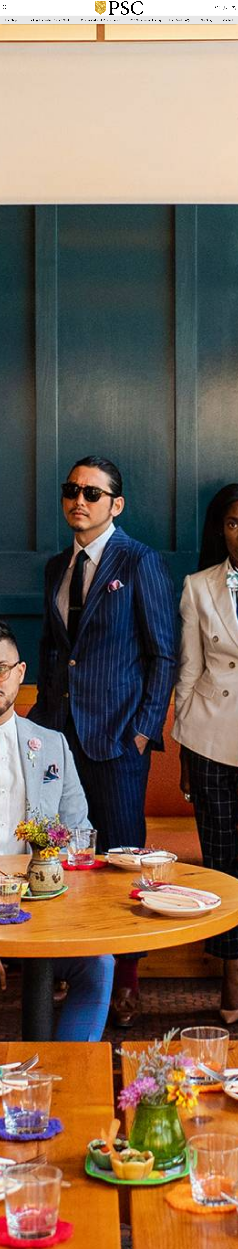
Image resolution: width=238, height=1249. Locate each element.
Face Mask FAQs (179, 20)
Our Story (207, 20)
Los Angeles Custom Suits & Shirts (49, 20)
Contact (228, 20)
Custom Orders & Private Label (100, 20)
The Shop (11, 20)
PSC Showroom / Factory (146, 20)
